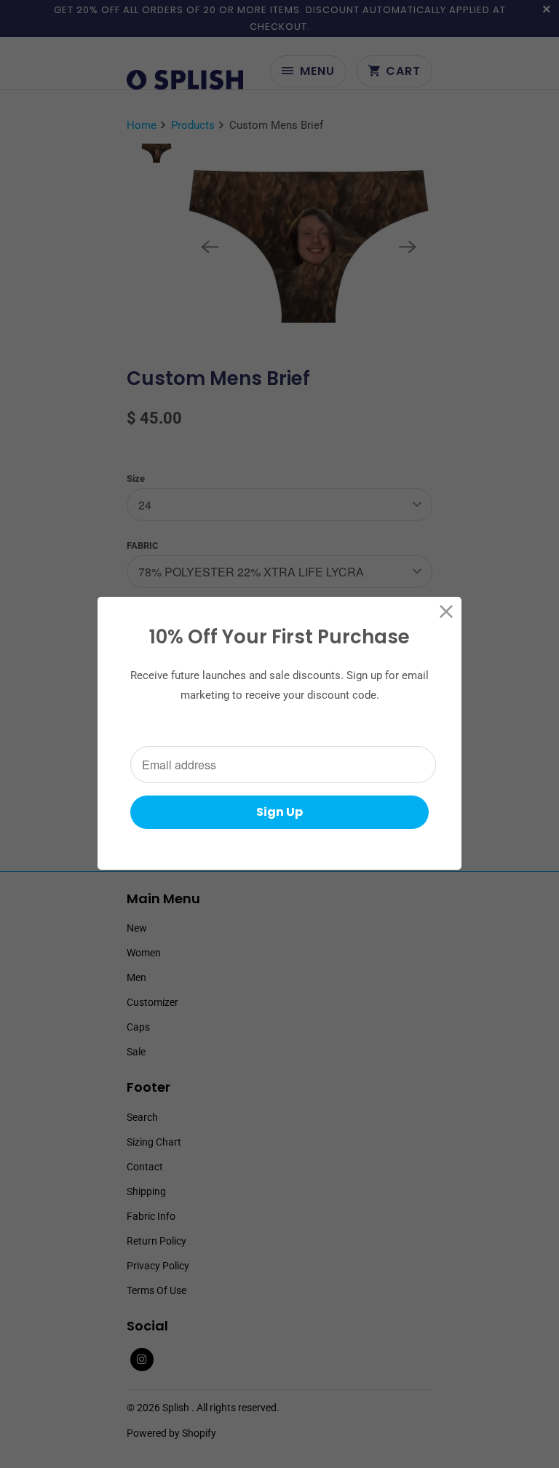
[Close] (446, 611)
